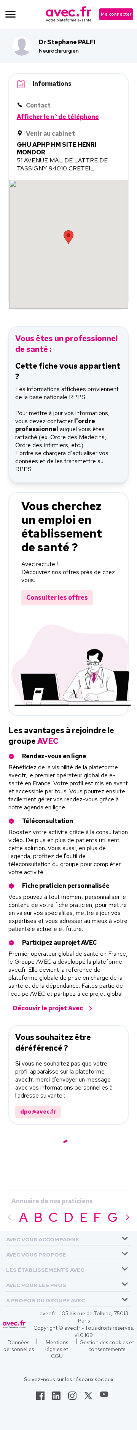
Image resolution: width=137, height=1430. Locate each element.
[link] (40, 1398)
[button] (42, 1238)
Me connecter (116, 14)
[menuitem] (68, 1238)
